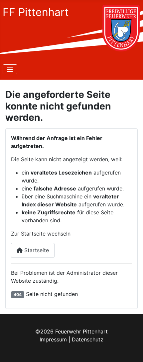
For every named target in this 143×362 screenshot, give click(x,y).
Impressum (53, 339)
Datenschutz (87, 339)
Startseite (36, 250)
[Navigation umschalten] (10, 69)
